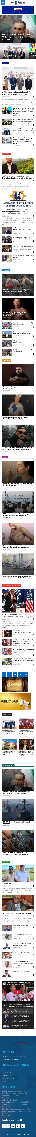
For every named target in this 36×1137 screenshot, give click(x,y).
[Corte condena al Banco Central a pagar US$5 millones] (9, 744)
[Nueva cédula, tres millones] (7, 928)
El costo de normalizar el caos (21, 952)
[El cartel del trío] (18, 873)
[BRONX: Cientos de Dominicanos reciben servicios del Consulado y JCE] (18, 601)
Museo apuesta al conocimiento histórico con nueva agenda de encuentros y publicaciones (15, 1093)
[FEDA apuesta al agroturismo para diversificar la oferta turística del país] (18, 166)
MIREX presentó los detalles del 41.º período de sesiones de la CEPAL (16, 93)
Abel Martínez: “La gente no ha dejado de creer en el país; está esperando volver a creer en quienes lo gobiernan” (23, 121)
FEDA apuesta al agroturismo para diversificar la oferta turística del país (17, 177)
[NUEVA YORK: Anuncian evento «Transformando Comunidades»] (7, 633)
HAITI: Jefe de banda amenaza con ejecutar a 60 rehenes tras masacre (15, 853)
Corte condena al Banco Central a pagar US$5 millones (8, 752)
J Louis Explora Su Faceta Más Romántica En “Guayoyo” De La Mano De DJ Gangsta (17, 448)
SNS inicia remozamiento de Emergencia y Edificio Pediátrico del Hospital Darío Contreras (18, 515)
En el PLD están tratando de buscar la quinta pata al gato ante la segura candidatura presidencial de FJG (23, 641)
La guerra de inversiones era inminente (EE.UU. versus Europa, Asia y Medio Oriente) (23, 963)
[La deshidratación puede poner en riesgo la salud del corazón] (18, 472)
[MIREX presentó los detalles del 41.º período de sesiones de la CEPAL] (14, 51)
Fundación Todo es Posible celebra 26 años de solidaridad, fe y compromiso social (23, 229)
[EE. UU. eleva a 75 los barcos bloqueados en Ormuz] (18, 810)
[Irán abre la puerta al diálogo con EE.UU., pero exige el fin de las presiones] (18, 29)
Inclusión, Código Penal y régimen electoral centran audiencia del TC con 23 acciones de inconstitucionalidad (26, 733)
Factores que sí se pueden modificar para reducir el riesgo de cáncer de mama (17, 546)
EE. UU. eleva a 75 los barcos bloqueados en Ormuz (17, 823)
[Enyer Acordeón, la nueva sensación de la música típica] (18, 375)
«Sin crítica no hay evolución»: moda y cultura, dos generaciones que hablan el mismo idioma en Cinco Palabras (23, 248)
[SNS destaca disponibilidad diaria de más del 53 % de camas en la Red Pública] (18, 564)
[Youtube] (25, 674)
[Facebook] (4, 674)
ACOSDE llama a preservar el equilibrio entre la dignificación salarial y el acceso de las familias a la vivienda (17, 211)
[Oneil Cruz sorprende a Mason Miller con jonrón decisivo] (7, 352)
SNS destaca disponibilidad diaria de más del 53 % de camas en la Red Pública (17, 577)
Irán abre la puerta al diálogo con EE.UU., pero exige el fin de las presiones (17, 792)
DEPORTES (6, 270)
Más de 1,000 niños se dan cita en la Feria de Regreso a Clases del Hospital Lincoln (23, 660)
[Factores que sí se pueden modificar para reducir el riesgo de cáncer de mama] (18, 534)
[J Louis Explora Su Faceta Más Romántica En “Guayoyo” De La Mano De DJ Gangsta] (18, 436)
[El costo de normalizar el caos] (7, 955)
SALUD (5, 457)
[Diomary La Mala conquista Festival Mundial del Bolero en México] (18, 405)
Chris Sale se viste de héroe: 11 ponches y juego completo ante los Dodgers (18, 290)
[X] (20, 674)
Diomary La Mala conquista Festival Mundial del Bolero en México (15, 418)
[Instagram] (9, 674)
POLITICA (5, 63)
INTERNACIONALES (8, 765)
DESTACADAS (7, 714)
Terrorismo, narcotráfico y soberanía (16, 913)
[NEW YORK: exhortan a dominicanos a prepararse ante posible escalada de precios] (7, 651)
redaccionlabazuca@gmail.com (18, 1056)
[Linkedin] (15, 674)
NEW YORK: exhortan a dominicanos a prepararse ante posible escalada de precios (23, 651)
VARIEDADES (6, 360)
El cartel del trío (8, 884)
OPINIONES (6, 862)
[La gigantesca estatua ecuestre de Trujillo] (7, 937)
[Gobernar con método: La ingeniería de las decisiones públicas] (7, 973)
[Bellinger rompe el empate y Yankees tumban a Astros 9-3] (7, 343)
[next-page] (6, 149)
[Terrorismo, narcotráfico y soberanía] (18, 903)
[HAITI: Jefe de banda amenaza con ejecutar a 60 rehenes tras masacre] (18, 841)
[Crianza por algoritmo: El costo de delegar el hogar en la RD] (7, 946)
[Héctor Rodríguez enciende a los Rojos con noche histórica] (7, 325)
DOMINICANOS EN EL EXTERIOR (11, 585)
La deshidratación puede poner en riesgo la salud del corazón (17, 484)
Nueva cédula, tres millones (20, 925)
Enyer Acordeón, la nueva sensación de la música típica (17, 387)
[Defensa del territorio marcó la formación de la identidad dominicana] (7, 239)
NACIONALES (6, 154)
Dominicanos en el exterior (8, 611)
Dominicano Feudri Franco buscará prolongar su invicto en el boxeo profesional (15, 313)
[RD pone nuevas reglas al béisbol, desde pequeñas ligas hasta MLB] (7, 334)
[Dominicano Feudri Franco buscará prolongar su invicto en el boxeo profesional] (18, 309)
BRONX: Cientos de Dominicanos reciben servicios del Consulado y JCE (17, 616)
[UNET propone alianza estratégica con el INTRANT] (7, 258)
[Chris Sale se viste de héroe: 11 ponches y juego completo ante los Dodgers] (18, 285)
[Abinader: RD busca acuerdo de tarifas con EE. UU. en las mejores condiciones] (7, 131)
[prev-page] (3, 149)
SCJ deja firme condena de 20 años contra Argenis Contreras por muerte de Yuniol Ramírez (17, 1111)
